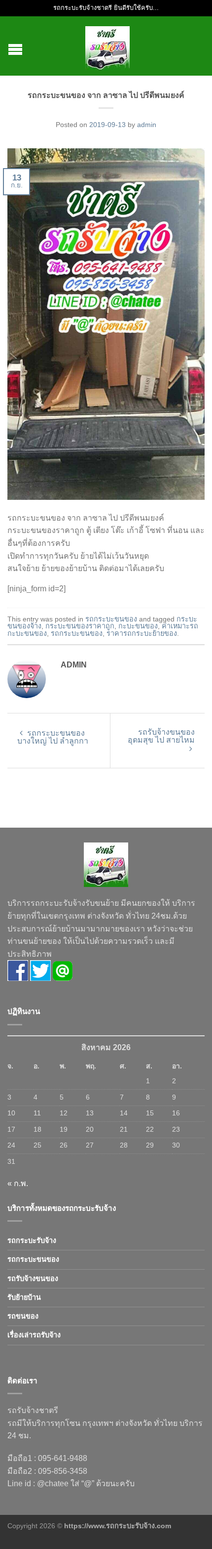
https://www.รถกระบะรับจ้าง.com (117, 1526)
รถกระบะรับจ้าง (31, 1240)
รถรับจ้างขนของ (32, 1279)
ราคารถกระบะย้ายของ (141, 633)
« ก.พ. (17, 1183)
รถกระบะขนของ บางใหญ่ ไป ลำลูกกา (52, 737)
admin (146, 125)
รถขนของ (22, 1316)
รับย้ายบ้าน (24, 1297)
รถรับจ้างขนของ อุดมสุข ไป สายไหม (161, 736)
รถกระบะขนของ (111, 619)
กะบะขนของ (138, 626)
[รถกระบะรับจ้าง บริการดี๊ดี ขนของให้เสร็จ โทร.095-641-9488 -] (107, 46)
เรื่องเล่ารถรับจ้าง (34, 1335)
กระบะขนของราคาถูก (79, 626)
